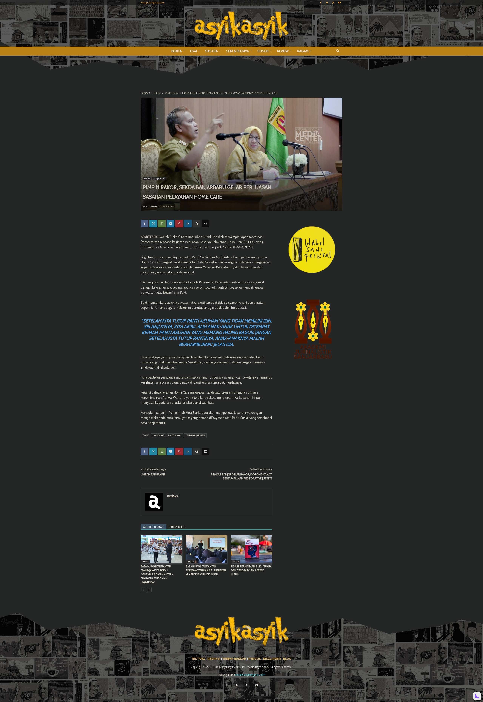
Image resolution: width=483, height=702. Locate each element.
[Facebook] (321, 2)
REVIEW (283, 51)
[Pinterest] (179, 223)
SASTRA (211, 51)
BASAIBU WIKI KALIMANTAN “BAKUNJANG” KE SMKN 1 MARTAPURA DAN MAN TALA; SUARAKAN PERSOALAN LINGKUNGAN (157, 574)
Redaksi (154, 206)
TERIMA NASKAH (234, 658)
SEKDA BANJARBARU (195, 435)
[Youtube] (339, 2)
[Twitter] (333, 2)
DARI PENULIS (177, 527)
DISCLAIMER (272, 658)
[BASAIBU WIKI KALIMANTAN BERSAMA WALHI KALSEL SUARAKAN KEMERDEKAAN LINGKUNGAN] (206, 549)
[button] (337, 51)
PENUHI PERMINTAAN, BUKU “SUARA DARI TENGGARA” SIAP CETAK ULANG (251, 570)
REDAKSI (213, 658)
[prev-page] (143, 590)
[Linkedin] (188, 223)
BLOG (287, 658)
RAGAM (303, 51)
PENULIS (254, 658)
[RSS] (327, 2)
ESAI (193, 51)
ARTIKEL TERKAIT (153, 527)
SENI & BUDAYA (237, 51)
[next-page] (149, 590)
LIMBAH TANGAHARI (153, 474)
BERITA (176, 51)
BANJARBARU (172, 92)
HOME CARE (158, 435)
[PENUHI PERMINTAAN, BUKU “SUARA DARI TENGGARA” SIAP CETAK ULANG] (251, 549)
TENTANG (199, 658)
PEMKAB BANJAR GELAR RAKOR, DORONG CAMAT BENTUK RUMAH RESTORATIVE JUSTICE (241, 476)
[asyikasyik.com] (241, 26)
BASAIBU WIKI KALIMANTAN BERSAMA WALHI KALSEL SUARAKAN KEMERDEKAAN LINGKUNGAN (206, 570)
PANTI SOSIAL (175, 435)
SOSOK (263, 51)
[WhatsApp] (162, 223)
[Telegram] (170, 223)
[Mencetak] (196, 223)
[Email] (205, 223)
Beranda (145, 92)
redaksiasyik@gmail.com (250, 675)
